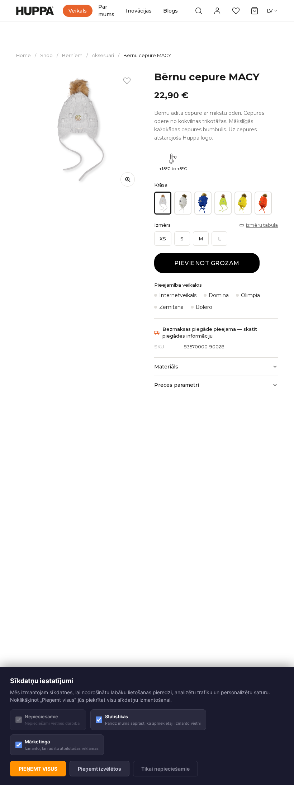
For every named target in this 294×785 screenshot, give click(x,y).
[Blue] (203, 203)
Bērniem (72, 55)
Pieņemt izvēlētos (99, 769)
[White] (182, 203)
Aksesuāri (103, 55)
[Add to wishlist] (127, 81)
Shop (46, 55)
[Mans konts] (217, 10)
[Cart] (254, 10)
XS (163, 238)
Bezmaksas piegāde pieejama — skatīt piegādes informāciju (209, 332)
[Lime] (223, 203)
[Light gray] (162, 203)
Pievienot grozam (207, 263)
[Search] (198, 10)
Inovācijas (139, 11)
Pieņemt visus (38, 769)
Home (23, 55)
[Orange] (263, 203)
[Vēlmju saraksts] (235, 10)
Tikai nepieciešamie (165, 769)
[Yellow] (243, 203)
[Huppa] (35, 11)
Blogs (170, 11)
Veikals (77, 11)
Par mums (106, 11)
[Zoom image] (127, 179)
